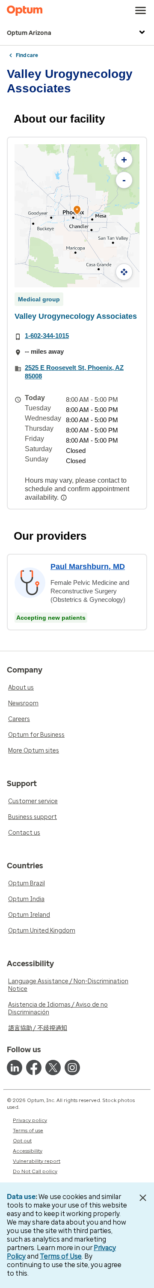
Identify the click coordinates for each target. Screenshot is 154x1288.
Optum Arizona (29, 33)
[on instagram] (72, 1067)
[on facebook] (33, 1067)
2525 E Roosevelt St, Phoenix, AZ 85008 (74, 372)
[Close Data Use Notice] (142, 1198)
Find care (27, 55)
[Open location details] (77, 211)
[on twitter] (53, 1067)
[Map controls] (124, 271)
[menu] (140, 10)
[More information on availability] (64, 497)
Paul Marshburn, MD (87, 566)
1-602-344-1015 (47, 335)
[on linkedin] (14, 1067)
